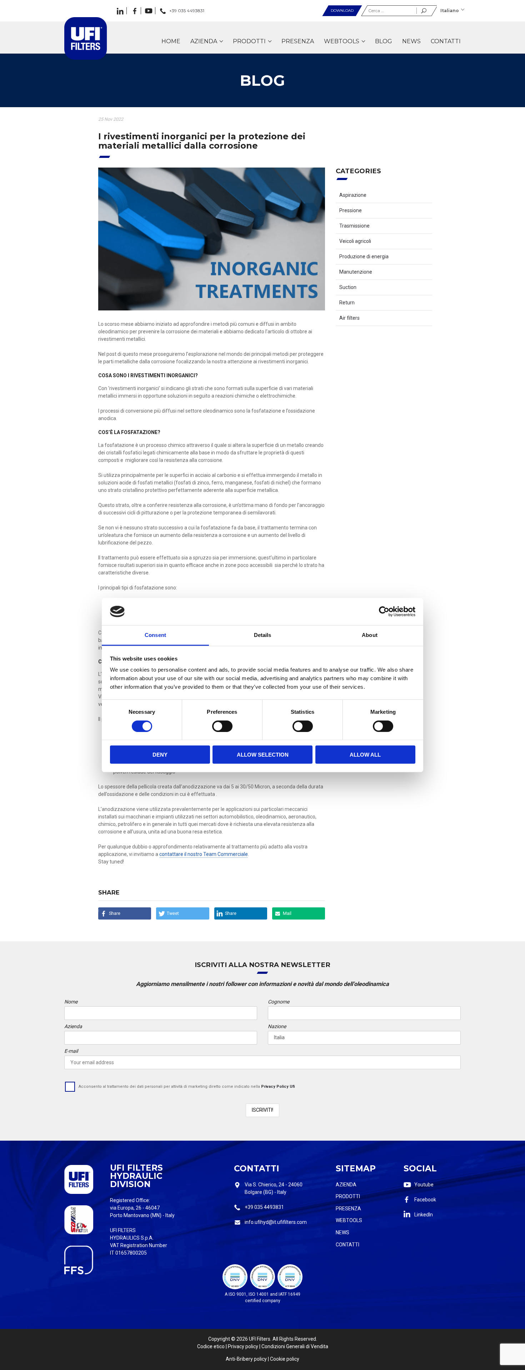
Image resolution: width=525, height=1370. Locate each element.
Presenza (348, 1208)
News (342, 1232)
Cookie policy (284, 1359)
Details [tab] (262, 635)
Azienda (346, 1184)
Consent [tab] (155, 635)
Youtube (424, 1184)
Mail (287, 913)
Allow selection (263, 755)
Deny (160, 755)
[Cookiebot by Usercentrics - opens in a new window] (384, 611)
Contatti (347, 1244)
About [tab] (370, 635)
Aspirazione (352, 195)
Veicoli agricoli (355, 241)
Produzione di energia (364, 256)
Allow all (365, 755)
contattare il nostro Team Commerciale (203, 854)
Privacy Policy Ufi (278, 1086)
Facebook (425, 1199)
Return (347, 302)
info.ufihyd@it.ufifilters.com (276, 1222)
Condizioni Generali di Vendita (294, 1346)
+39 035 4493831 (264, 1207)
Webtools (349, 1220)
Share (114, 913)
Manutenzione (355, 272)
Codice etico (211, 1346)
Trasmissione (354, 226)
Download (342, 10)
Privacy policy (243, 1346)
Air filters (349, 318)
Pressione (350, 210)
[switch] (222, 726)
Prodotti (348, 1196)
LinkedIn (423, 1214)
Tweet (173, 913)
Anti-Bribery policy (246, 1359)
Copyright (219, 1339)
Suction (347, 287)
